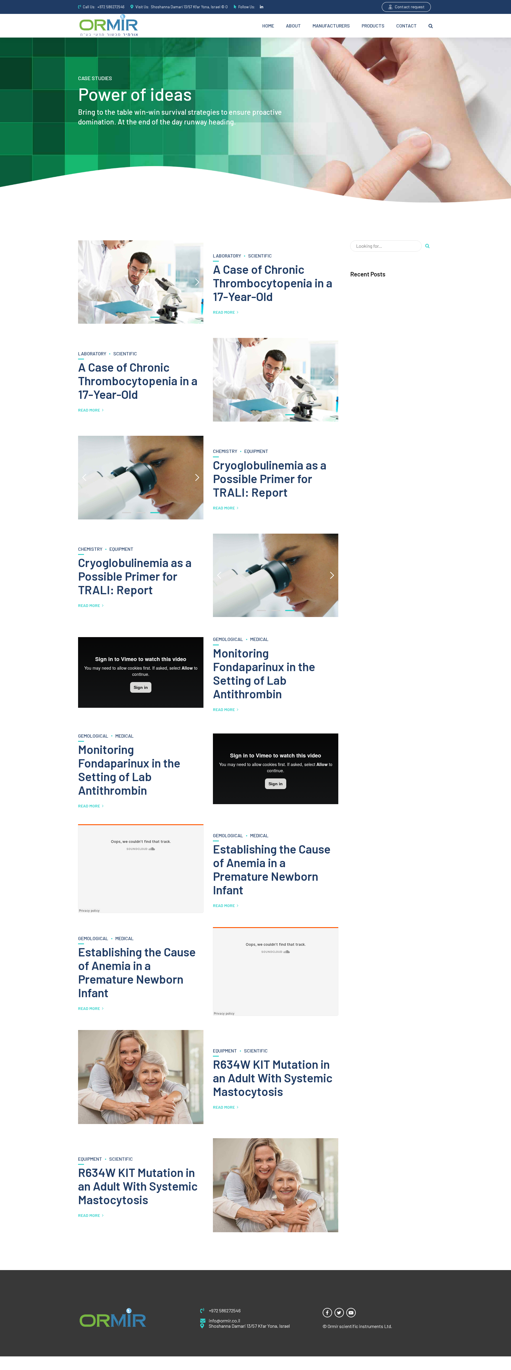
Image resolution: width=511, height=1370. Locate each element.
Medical (259, 639)
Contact (406, 25)
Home (268, 25)
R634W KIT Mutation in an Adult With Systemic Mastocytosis (272, 1077)
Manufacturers (331, 25)
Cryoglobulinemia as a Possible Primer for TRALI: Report (269, 478)
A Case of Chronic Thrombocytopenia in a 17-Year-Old (272, 282)
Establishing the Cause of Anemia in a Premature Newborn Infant (272, 869)
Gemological (228, 639)
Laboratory (227, 255)
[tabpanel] (140, 282)
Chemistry (225, 451)
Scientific (260, 255)
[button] (84, 282)
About (293, 25)
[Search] (430, 25)
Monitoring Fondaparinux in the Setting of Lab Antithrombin (264, 673)
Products (373, 25)
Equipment (256, 451)
